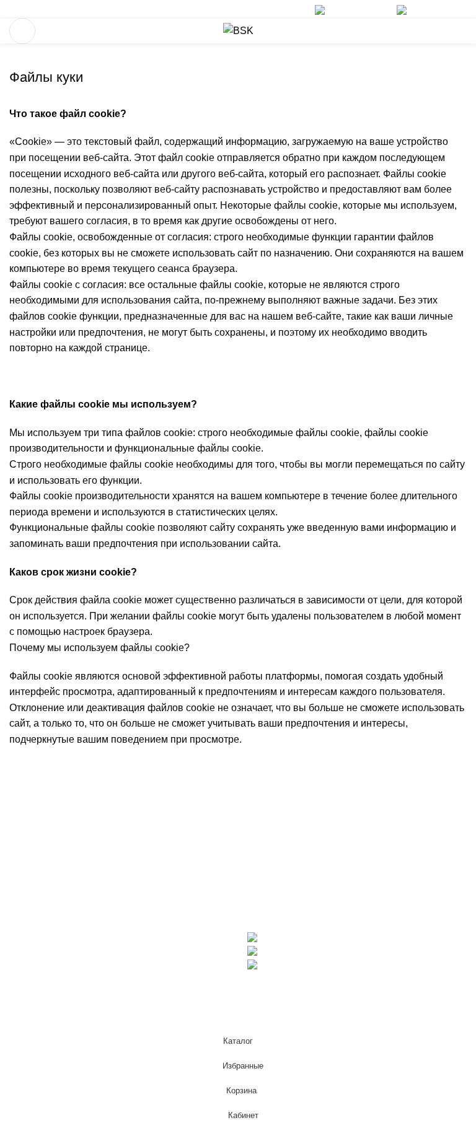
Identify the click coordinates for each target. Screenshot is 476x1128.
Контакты (268, 896)
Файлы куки (39, 936)
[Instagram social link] (33, 9)
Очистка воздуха (47, 849)
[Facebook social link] (17, 9)
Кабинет (27, 1005)
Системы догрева (50, 873)
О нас (260, 826)
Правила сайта (44, 959)
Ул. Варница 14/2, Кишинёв (320, 964)
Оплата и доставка (290, 849)
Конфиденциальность (59, 982)
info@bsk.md (437, 9)
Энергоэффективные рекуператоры (92, 826)
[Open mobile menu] (22, 31)
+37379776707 (359, 9)
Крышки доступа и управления (80, 896)
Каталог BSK (276, 873)
